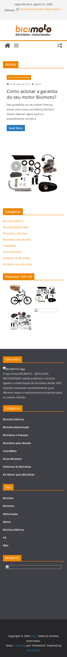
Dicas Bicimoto (12, 252)
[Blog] (7, 45)
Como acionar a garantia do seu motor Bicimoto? (32, 94)
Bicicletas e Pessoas (15, 233)
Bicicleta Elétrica (13, 221)
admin (38, 84)
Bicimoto (8, 506)
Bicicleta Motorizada (19, 77)
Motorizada (10, 514)
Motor (7, 522)
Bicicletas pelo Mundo (17, 239)
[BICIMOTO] (14, 369)
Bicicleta (8, 498)
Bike (5, 545)
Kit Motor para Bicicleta (17, 264)
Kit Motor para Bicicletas (18, 474)
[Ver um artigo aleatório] (59, 45)
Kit (5, 537)
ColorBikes (9, 245)
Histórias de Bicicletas (16, 258)
